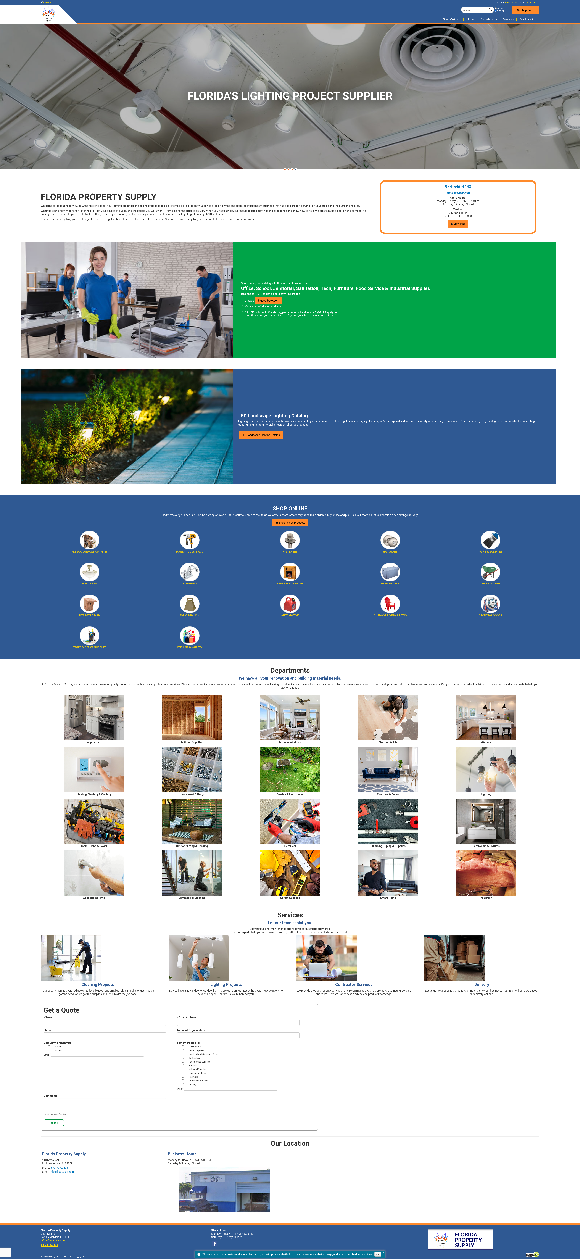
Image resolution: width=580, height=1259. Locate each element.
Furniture (193, 1065)
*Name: (48, 1017)
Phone (58, 1050)
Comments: (51, 1095)
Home (470, 19)
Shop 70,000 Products (291, 522)
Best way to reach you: (58, 1042)
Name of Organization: (191, 1030)
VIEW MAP (48, 2)
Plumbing (190, 583)
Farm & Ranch (190, 615)
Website (500, 8)
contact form (327, 315)
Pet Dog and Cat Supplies (89, 551)
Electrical (89, 583)
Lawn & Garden (490, 583)
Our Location (528, 19)
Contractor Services (198, 1080)
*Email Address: (187, 1017)
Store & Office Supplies (89, 647)
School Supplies (196, 1050)
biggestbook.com (268, 300)
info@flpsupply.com (458, 192)
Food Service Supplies (199, 1062)
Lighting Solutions (197, 1073)
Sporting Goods (490, 615)
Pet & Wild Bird (89, 615)
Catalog (500, 11)
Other (46, 1055)
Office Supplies (196, 1046)
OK (377, 1254)
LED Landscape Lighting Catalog (261, 434)
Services (508, 19)
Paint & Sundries (490, 551)
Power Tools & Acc (189, 551)
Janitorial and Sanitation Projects (205, 1054)
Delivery (193, 1084)
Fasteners (290, 551)
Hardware (390, 551)
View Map (459, 223)
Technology (194, 1058)
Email (58, 1046)
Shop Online (527, 10)
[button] (285, 169)
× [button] (384, 1251)
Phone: (48, 1030)
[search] (474, 10)
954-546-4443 (511, 2)
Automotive (290, 615)
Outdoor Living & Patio (390, 615)
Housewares (390, 583)
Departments (488, 19)
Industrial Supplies (197, 1069)
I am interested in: (188, 1042)
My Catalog (530, 2)
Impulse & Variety (190, 647)
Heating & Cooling (290, 583)
